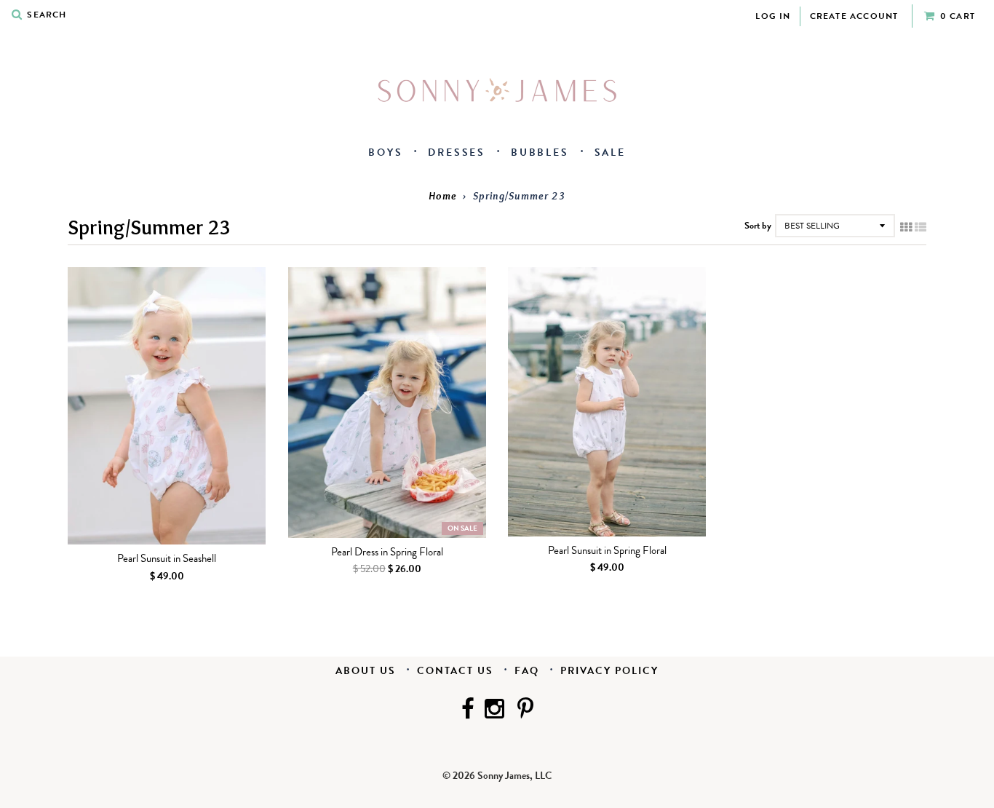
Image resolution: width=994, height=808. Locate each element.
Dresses (456, 152)
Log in (772, 16)
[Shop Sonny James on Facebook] (467, 710)
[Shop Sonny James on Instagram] (496, 710)
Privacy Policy (609, 670)
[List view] (920, 227)
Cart (957, 16)
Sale (610, 152)
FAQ (526, 670)
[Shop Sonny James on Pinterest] (525, 710)
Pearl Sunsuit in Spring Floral (607, 551)
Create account (854, 16)
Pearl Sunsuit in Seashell (166, 559)
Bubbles (540, 152)
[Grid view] (906, 227)
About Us (365, 670)
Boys (385, 152)
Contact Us (455, 670)
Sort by (757, 225)
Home (443, 195)
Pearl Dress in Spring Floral (387, 552)
